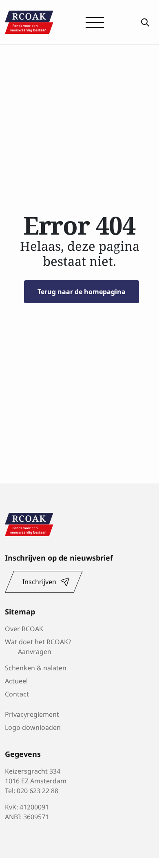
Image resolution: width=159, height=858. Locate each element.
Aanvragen (34, 650)
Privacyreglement (32, 714)
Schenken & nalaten (35, 667)
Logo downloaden (33, 727)
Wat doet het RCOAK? (38, 641)
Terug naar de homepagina (82, 291)
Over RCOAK (24, 628)
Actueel (16, 680)
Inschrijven (39, 581)
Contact (17, 693)
